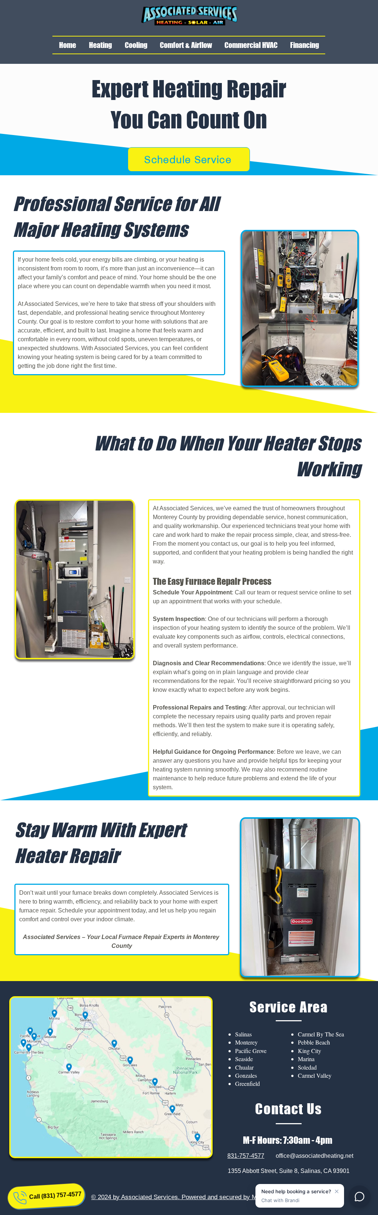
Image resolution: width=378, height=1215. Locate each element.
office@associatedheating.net (314, 1156)
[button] (100, 45)
